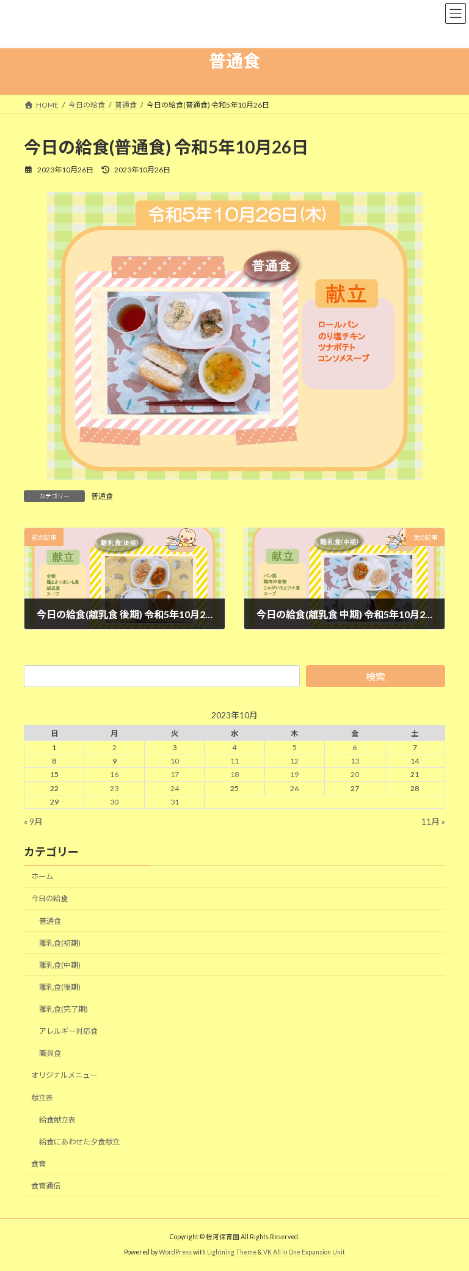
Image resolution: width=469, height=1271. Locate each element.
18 (234, 774)
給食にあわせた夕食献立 (79, 1141)
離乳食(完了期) (63, 1009)
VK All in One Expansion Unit (304, 1252)
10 (174, 761)
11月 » (433, 821)
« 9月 (33, 821)
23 (114, 788)
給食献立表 (57, 1119)
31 (174, 801)
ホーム (42, 877)
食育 (38, 1163)
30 (114, 801)
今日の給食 (49, 899)
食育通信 (45, 1185)
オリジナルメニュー (64, 1075)
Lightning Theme (231, 1252)
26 (294, 788)
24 (174, 788)
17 (174, 774)
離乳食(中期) (60, 965)
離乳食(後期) (60, 987)
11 (234, 761)
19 (294, 774)
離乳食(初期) (60, 943)
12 (294, 761)
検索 (375, 676)
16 (114, 774)
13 (355, 761)
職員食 (50, 1053)
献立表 (42, 1097)
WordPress (175, 1252)
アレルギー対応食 (68, 1031)
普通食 (102, 496)
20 (355, 774)
